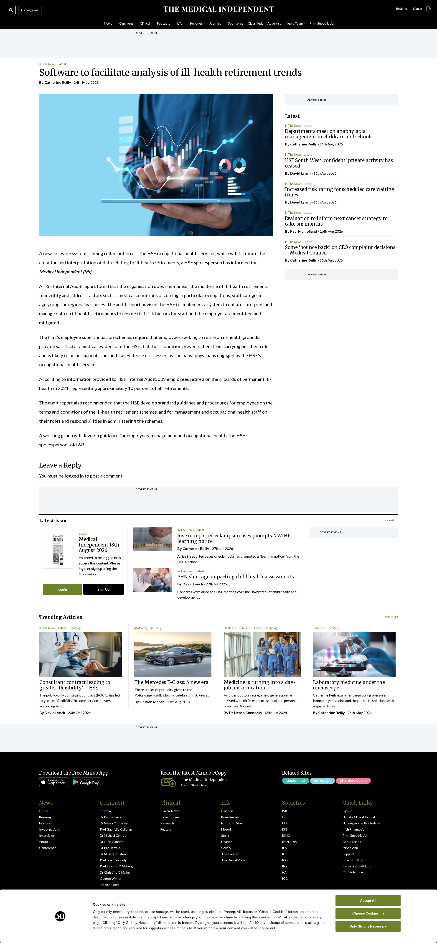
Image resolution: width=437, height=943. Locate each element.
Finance (226, 842)
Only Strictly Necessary (368, 926)
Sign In (347, 811)
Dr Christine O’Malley (115, 872)
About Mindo (352, 842)
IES (284, 848)
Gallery (226, 848)
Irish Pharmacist (354, 829)
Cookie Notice (353, 872)
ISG (284, 829)
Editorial (106, 811)
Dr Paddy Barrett (112, 817)
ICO (285, 878)
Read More (391, 616)
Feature (166, 829)
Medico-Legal (109, 885)
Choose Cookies (365, 913)
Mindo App (350, 848)
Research (167, 823)
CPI (284, 817)
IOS (285, 860)
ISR (284, 811)
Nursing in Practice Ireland (361, 823)
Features (319, 628)
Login (62, 589)
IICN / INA (289, 842)
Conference (47, 848)
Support (348, 854)
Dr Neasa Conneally (237, 628)
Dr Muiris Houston (113, 854)
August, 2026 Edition (193, 785)
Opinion (257, 628)
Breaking (45, 817)
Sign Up (104, 589)
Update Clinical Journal (359, 817)
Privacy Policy (352, 860)
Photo (43, 842)
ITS (284, 823)
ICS (284, 854)
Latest (62, 64)
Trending (75, 628)
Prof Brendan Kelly (113, 860)
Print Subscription (355, 835)
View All (389, 520)
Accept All (368, 900)
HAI (285, 872)
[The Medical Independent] (218, 9)
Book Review (230, 817)
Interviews (47, 835)
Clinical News (169, 811)
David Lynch (300, 173)
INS (284, 866)
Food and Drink (231, 823)
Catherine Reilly (57, 82)
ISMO (286, 835)
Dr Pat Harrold (110, 848)
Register (401, 8)
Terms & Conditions (357, 866)
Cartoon (227, 811)
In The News (47, 64)
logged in (74, 475)
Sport (225, 835)
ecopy (83, 533)
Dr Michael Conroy (113, 835)
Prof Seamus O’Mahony (116, 866)
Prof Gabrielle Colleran (116, 829)
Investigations (49, 829)
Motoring (140, 628)
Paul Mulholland (303, 231)
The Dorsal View (233, 860)
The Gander (230, 854)
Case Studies (169, 817)
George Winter (111, 878)
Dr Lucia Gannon (111, 842)
